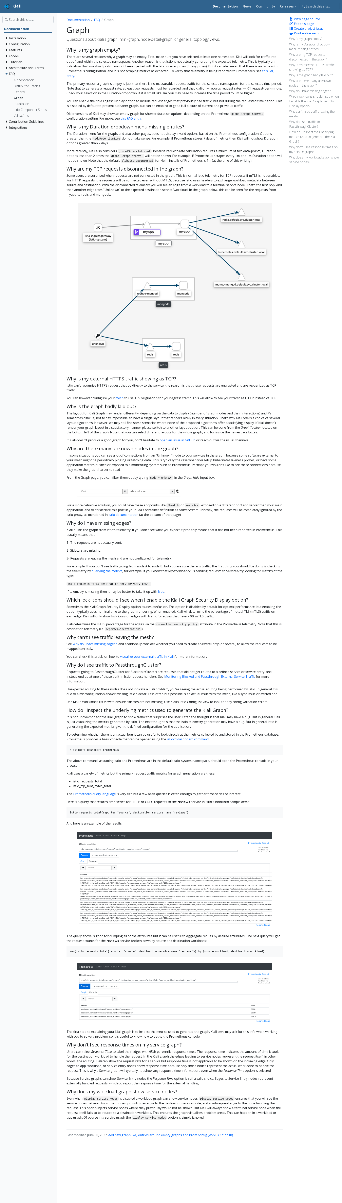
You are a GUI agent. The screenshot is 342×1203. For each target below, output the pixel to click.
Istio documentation (123, 514)
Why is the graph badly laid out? (311, 75)
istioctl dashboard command (188, 739)
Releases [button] (287, 6)
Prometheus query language (94, 794)
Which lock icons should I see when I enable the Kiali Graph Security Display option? (314, 101)
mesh (119, 398)
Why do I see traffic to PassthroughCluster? (304, 124)
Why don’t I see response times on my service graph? (313, 149)
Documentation (78, 20)
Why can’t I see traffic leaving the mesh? (312, 113)
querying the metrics (107, 571)
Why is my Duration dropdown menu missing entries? (310, 46)
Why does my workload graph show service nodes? (314, 159)
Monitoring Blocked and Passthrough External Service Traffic (209, 676)
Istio (161, 591)
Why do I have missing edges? (310, 91)
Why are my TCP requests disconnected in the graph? (308, 56)
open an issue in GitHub (177, 440)
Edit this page (303, 24)
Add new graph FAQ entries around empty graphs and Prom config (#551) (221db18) (170, 1135)
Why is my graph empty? (305, 39)
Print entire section (307, 33)
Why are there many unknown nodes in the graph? (310, 83)
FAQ (97, 20)
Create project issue (308, 28)
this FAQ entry (131, 118)
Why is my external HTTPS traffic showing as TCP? (311, 67)
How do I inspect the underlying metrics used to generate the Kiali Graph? (312, 137)
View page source (306, 19)
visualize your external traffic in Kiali (147, 656)
